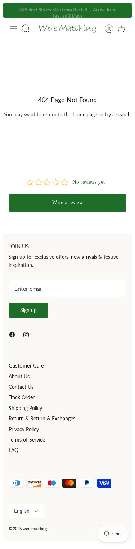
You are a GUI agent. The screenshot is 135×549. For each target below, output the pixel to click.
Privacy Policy (24, 429)
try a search (118, 114)
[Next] (122, 10)
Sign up (28, 310)
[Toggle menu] (14, 29)
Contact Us (21, 387)
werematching (35, 528)
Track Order (22, 397)
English (22, 511)
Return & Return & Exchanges (42, 418)
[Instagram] (26, 334)
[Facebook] (12, 334)
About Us (19, 376)
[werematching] (67, 28)
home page (85, 114)
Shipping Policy (25, 408)
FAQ (13, 450)
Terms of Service (27, 440)
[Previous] (12, 10)
